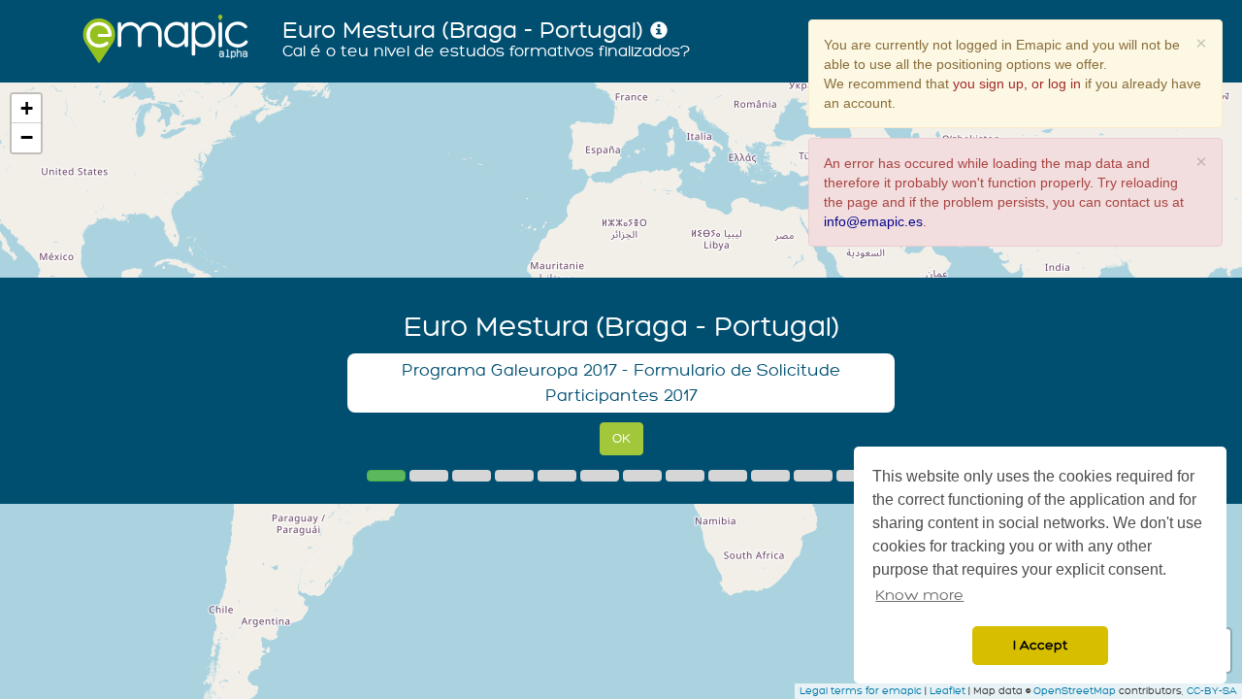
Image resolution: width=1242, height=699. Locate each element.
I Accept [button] (1040, 645)
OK (621, 438)
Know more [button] (919, 595)
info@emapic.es (873, 221)
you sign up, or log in (1017, 83)
